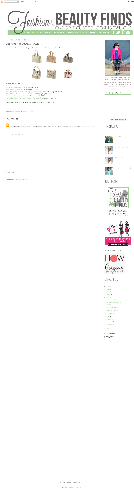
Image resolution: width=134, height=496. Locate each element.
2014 (107, 289)
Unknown (13, 124)
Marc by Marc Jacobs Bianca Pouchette (17, 96)
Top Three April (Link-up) (121, 147)
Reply (12, 141)
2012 (107, 294)
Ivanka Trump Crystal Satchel (14, 90)
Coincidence (117, 136)
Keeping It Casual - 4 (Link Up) (122, 168)
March (109, 319)
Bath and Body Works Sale (114, 302)
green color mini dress (87, 126)
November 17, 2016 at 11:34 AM (26, 124)
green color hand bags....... (18, 134)
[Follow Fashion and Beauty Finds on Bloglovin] (118, 120)
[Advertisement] (112, 372)
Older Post (96, 176)
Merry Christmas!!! (112, 310)
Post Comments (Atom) (20, 179)
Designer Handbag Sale (113, 307)
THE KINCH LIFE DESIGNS (74, 487)
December (111, 300)
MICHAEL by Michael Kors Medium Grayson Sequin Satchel (23, 98)
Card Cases (110, 305)
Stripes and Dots (118, 157)
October (110, 313)
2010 (107, 328)
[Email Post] (31, 111)
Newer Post (9, 176)
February (110, 322)
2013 (107, 292)
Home (52, 176)
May (109, 316)
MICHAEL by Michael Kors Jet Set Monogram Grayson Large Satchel (26, 92)
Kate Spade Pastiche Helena (14, 87)
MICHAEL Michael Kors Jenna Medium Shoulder (20, 94)
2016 (107, 286)
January (110, 324)
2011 (107, 297)
